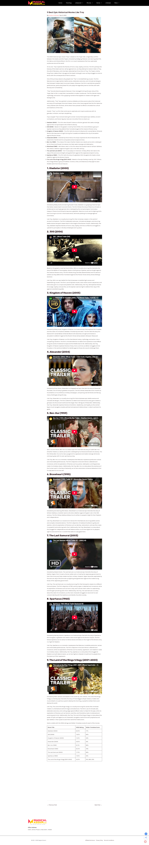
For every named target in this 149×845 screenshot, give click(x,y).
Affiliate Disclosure (90, 840)
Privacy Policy (99, 840)
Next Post (98, 805)
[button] (82, 3)
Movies (89, 3)
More (116, 3)
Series (98, 3)
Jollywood (78, 3)
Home (60, 3)
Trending (68, 3)
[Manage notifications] (145, 841)
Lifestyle (108, 3)
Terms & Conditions (109, 840)
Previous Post (52, 805)
